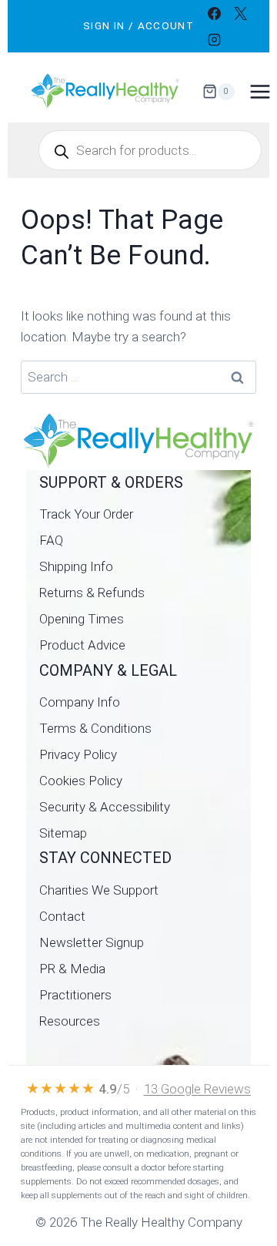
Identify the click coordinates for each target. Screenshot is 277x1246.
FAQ (51, 540)
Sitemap (63, 833)
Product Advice (82, 645)
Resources (69, 1021)
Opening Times (81, 618)
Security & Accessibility (104, 806)
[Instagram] (215, 39)
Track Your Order (86, 514)
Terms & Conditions (95, 728)
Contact (62, 916)
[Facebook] (215, 13)
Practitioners (75, 995)
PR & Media (72, 968)
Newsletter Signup (91, 942)
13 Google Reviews (197, 1089)
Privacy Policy (78, 754)
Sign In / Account (138, 25)
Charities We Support (99, 890)
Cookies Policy (80, 780)
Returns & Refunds (92, 592)
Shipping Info (76, 566)
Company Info (79, 702)
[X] (241, 13)
